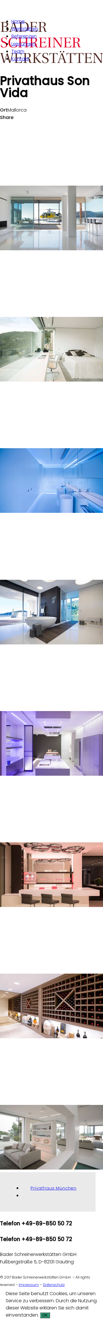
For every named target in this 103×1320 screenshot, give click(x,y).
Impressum (29, 1284)
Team (17, 51)
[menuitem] (57, 21)
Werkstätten (24, 28)
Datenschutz (54, 1284)
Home (18, 21)
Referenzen (24, 36)
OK (45, 1315)
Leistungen (23, 44)
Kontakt (20, 58)
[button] (51, 248)
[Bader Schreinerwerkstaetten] (51, 6)
